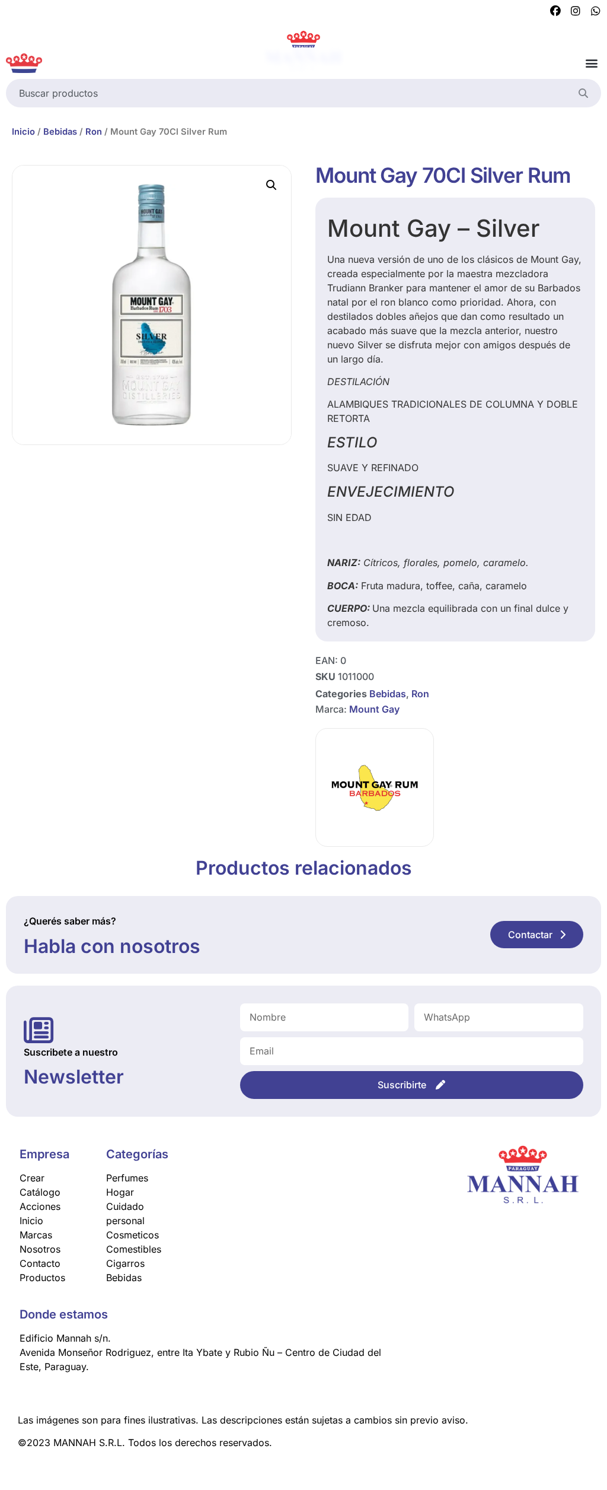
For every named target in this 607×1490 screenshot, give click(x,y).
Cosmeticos (132, 1235)
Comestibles (133, 1249)
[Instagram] (575, 11)
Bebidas (60, 131)
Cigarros (125, 1263)
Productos (42, 1278)
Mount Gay (374, 709)
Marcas (36, 1235)
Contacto (40, 1263)
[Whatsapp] (595, 11)
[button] (591, 63)
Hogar (120, 1192)
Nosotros (40, 1249)
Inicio (23, 131)
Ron (93, 131)
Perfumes (127, 1178)
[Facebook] (555, 11)
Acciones (40, 1206)
